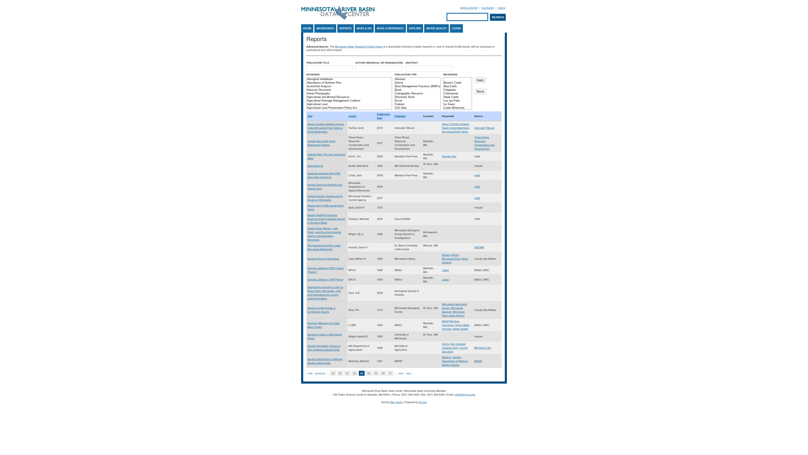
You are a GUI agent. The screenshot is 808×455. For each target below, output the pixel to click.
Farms (445, 344)
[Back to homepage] (338, 18)
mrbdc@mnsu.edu (465, 394)
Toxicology (448, 325)
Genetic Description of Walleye (455, 359)
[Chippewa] (457, 90)
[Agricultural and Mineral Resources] (349, 97)
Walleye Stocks (450, 365)
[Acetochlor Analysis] (349, 86)
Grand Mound (315, 165)
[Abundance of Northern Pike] (349, 83)
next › (401, 373)
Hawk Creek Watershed (455, 128)
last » (409, 373)
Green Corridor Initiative (455, 124)
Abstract (411, 62)
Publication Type (406, 74)
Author (352, 116)
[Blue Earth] (457, 86)
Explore (415, 28)
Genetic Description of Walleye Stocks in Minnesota (325, 361)
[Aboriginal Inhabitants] (349, 79)
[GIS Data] (417, 108)
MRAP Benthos (450, 321)
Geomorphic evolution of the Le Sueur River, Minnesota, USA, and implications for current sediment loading (325, 292)
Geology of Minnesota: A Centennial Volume (321, 309)
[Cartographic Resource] (417, 93)
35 (376, 373)
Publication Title (317, 62)
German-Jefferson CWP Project (325, 279)
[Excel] (417, 101)
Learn (456, 28)
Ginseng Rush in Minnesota (323, 258)
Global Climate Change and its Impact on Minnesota (325, 198)
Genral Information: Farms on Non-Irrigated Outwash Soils (324, 347)
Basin (307, 28)
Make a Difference (390, 28)
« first (309, 373)
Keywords (313, 74)
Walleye (446, 357)
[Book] (417, 90)
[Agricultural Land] (349, 104)
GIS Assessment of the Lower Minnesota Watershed (324, 247)
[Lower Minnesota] (457, 108)
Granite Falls (449, 156)
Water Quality (436, 28)
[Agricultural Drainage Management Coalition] (349, 101)
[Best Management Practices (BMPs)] (417, 86)
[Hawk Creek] (457, 97)
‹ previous (319, 373)
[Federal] (417, 104)
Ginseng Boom (450, 255)
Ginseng (447, 262)
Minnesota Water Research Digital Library (359, 46)
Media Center (469, 7)
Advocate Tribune (484, 128)
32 (354, 373)
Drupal (423, 402)
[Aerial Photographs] (349, 93)
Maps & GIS (364, 28)
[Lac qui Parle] (457, 101)
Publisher (400, 116)
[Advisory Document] (349, 90)
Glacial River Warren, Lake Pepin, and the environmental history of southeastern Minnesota (324, 233)
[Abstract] (417, 79)
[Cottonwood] (457, 93)
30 (340, 373)
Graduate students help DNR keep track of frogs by (323, 175)
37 (390, 373)
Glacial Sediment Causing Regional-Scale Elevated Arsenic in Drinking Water (326, 218)
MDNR (478, 361)
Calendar (487, 7)
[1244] (457, 79)
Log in (501, 7)
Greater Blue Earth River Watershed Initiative (321, 143)
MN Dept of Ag (482, 347)
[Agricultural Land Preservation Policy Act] (349, 108)
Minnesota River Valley (455, 131)
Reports (345, 28)
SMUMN (479, 247)
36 (383, 373)
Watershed (450, 74)
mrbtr (477, 175)
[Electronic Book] (417, 97)
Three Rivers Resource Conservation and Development (484, 142)
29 (333, 373)
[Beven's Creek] (457, 83)
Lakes (445, 270)
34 (368, 373)
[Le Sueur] (457, 104)
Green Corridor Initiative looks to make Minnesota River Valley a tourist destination (325, 127)
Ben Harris (397, 402)
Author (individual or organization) (379, 62)
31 (347, 373)
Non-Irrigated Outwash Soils (453, 345)
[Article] (417, 83)
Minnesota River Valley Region (453, 313)
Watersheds (325, 28)
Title (309, 116)
